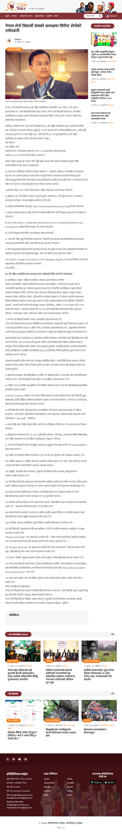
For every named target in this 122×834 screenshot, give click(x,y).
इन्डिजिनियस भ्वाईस (107, 725)
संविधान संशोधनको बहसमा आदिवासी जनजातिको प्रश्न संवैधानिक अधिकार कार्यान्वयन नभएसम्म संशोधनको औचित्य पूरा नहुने (60, 676)
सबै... (113, 634)
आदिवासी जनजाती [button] (25, 16)
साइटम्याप (47, 791)
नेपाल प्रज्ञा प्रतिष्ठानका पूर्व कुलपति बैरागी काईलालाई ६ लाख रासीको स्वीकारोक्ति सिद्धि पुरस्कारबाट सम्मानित (23, 675)
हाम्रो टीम (70, 787)
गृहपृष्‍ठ (7, 16)
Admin (18, 39)
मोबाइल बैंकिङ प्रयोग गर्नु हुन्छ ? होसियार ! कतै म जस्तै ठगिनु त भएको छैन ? (22, 735)
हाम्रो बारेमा (47, 787)
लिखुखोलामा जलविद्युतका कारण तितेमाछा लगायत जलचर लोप (61, 732)
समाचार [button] (14, 16)
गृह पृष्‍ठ (46, 779)
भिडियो (46, 795)
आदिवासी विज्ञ (39, 16)
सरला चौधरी (112, 61)
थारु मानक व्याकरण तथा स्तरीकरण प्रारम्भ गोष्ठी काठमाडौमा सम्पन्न (101, 116)
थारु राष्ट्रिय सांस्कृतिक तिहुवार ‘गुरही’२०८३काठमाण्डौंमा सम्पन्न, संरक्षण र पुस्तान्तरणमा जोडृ (103, 54)
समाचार (69, 779)
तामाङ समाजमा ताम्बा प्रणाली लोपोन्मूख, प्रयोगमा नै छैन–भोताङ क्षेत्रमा (102, 72)
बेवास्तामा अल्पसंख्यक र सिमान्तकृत (95, 731)
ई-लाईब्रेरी (49, 16)
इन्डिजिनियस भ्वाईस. (57, 823)
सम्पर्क (56, 16)
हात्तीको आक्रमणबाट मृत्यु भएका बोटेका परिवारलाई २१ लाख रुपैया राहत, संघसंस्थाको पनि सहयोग (99, 675)
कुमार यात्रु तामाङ (69, 725)
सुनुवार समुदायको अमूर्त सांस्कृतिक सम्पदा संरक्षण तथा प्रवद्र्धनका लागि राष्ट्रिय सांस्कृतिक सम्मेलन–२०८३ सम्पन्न (102, 95)
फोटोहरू (70, 791)
